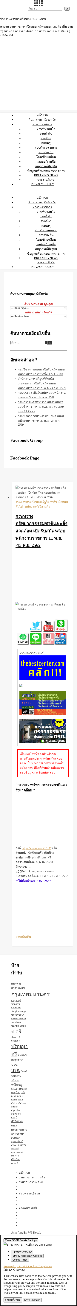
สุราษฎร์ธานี (17, 1141)
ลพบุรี (20, 1100)
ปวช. (14, 1064)
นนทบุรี (15, 1026)
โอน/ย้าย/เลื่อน (46, 157)
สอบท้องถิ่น (45, 152)
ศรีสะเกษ (22, 1103)
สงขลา (14, 1106)
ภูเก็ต (23, 1093)
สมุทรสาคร (16, 1114)
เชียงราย (15, 1156)
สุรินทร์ (14, 1145)
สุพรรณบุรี (15, 1138)
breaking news (46, 175)
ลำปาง (14, 1103)
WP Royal (34, 1232)
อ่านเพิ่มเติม (23, 936)
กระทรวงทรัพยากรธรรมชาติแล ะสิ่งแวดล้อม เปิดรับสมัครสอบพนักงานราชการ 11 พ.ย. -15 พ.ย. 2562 (41, 531)
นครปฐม (22, 1011)
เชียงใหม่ (15, 1159)
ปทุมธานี (15, 1037)
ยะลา (13, 1096)
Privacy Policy (42, 184)
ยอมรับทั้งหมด (13, 1300)
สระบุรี (14, 1117)
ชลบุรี (14, 1011)
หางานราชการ (42, 124)
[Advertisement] (42, 576)
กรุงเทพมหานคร (30, 994)
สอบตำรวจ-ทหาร (46, 147)
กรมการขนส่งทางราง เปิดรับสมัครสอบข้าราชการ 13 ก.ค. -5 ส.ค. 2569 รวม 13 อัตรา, (41, 406)
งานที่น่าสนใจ (46, 129)
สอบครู (46, 143)
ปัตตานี (24, 1071)
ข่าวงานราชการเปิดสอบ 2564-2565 (23, 19)
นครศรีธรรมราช (18, 1018)
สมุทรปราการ (17, 1110)
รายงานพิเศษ (46, 179)
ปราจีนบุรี (15, 1041)
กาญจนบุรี (16, 1000)
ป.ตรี (16, 1031)
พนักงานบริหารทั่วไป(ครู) (17, 1080)
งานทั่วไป (46, 133)
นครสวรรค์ (16, 1022)
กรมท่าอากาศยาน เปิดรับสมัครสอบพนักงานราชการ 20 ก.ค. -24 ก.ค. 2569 (41, 420)
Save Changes (32, 1300)
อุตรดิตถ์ (15, 1149)
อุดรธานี (22, 1145)
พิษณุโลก (15, 1092)
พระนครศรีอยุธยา (19, 1089)
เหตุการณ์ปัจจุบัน (46, 166)
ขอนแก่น (15, 1004)
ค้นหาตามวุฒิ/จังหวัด (42, 120)
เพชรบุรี (14, 1163)
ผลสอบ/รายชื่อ (46, 161)
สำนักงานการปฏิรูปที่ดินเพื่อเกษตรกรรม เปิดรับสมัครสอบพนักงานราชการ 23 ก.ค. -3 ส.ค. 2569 (42, 383)
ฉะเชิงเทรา (16, 1008)
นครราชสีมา (17, 1015)
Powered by (28, 1266)
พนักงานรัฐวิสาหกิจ (37, 506)
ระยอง (20, 1096)
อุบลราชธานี (17, 1152)
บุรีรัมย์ (23, 1026)
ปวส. (15, 1070)
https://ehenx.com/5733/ (36, 848)
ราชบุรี (14, 1100)
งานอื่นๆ (46, 138)
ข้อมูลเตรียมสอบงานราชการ (46, 171)
